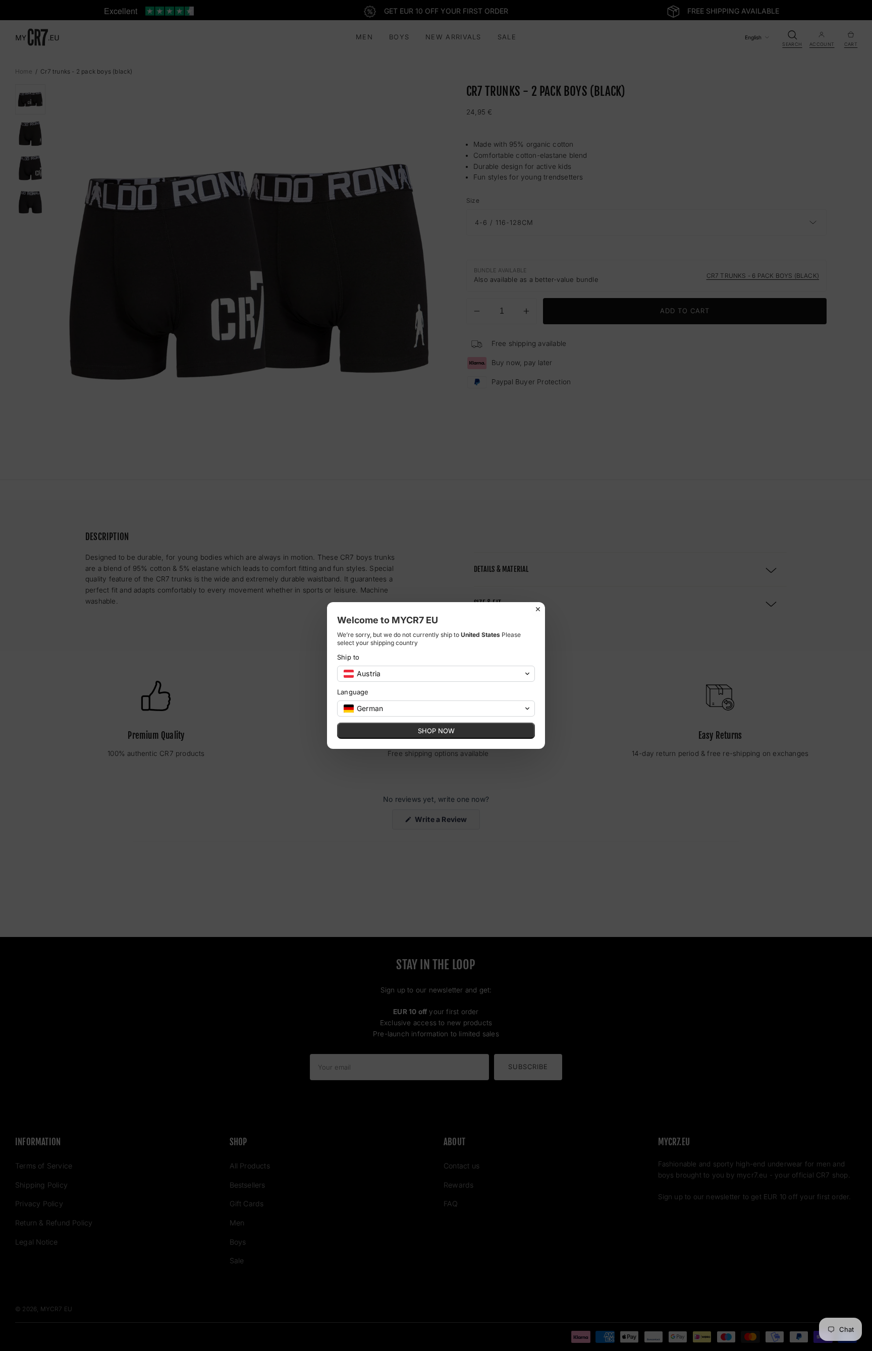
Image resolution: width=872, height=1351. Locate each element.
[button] (436, 674)
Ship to (348, 657)
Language (353, 692)
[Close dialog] (538, 609)
